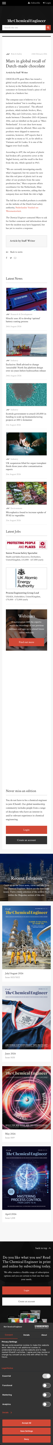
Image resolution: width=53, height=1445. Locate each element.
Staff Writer (28, 240)
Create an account (26, 840)
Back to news (16, 252)
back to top (41, 1248)
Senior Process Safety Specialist (21, 553)
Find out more (26, 642)
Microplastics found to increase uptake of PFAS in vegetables (26, 514)
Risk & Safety (16, 54)
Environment (16, 508)
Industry (14, 360)
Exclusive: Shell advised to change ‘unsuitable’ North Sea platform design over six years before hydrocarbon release (26, 367)
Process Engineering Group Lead (22, 592)
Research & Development (21, 314)
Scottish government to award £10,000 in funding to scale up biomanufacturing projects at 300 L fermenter (26, 417)
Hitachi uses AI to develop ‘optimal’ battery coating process (23, 320)
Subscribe (35, 2)
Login (48, 2)
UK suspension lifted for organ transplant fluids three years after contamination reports (26, 466)
